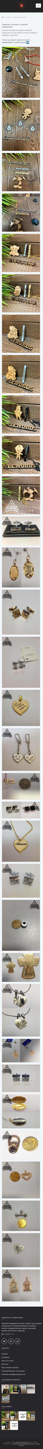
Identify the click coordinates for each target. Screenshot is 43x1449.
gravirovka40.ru (22, 1442)
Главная (5, 1354)
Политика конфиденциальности (13, 1374)
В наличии (5, 1357)
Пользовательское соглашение (13, 1371)
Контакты (5, 1364)
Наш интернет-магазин (10, 1368)
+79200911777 (8, 1334)
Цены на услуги (7, 1361)
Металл (8, 17)
